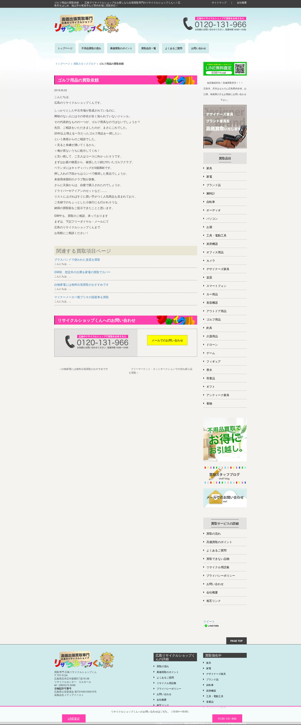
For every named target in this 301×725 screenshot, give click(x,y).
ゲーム (210, 353)
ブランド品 (213, 185)
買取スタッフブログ (85, 63)
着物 (209, 403)
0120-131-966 (227, 718)
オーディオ (213, 210)
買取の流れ (213, 533)
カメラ (210, 260)
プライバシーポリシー (220, 575)
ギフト (210, 386)
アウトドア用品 (216, 311)
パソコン (212, 218)
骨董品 (210, 378)
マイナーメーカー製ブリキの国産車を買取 (81, 297)
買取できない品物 (217, 559)
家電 (209, 176)
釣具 (209, 328)
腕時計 (210, 193)
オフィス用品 (215, 252)
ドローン (212, 344)
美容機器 (212, 302)
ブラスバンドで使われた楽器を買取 (77, 259)
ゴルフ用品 (213, 319)
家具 (209, 168)
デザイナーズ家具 (217, 269)
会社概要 (242, 2)
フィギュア (213, 361)
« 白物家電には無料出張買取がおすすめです (83, 368)
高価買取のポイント (219, 542)
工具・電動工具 (216, 235)
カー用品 (212, 294)
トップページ (62, 63)
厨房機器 (212, 244)
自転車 (210, 202)
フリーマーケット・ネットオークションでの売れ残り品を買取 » (160, 370)
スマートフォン (216, 286)
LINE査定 (74, 718)
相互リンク (213, 601)
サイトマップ (219, 2)
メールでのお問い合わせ (167, 340)
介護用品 (212, 336)
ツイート (209, 621)
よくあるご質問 (216, 550)
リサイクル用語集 (217, 567)
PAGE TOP (236, 641)
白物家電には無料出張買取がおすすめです (81, 284)
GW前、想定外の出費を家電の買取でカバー (82, 272)
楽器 (209, 277)
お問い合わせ (215, 584)
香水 (209, 370)
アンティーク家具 (217, 395)
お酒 (209, 227)
